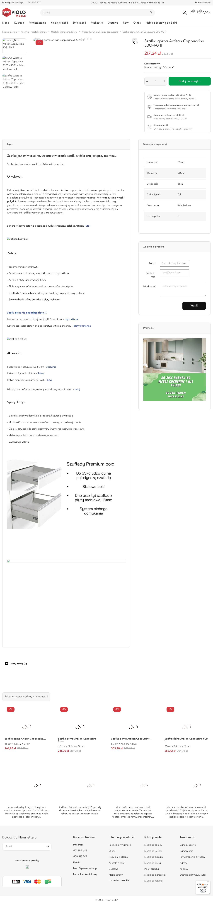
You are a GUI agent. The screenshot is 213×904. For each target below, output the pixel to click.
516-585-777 (34, 3)
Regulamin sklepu (118, 857)
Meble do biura (152, 863)
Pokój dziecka (151, 869)
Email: (76, 862)
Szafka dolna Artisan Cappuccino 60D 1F (186, 740)
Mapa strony (116, 875)
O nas (137, 23)
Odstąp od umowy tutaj (193, 875)
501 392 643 (80, 850)
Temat (152, 263)
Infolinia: (78, 845)
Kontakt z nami (117, 863)
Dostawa (113, 23)
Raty (126, 23)
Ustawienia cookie (119, 880)
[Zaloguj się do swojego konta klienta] (185, 13)
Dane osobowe (188, 845)
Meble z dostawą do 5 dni (161, 23)
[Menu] (208, 882)
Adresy (183, 863)
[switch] (203, 890)
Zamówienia (186, 851)
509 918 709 (80, 856)
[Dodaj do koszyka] (45, 748)
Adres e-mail (150, 275)
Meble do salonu (153, 845)
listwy (41, 373)
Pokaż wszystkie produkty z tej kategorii (26, 696)
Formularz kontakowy (85, 874)
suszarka (51, 367)
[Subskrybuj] (48, 847)
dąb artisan (71, 319)
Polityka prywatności (120, 845)
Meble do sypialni (153, 857)
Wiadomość (149, 286)
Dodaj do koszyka (189, 81)
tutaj (49, 380)
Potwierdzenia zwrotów (192, 857)
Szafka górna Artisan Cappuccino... (25, 738)
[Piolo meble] (17, 13)
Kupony (184, 869)
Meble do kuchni (153, 851)
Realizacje (97, 23)
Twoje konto (187, 837)
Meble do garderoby (155, 875)
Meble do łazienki (153, 881)
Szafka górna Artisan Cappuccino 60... (77, 740)
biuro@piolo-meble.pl (12, 3)
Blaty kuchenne (82, 326)
